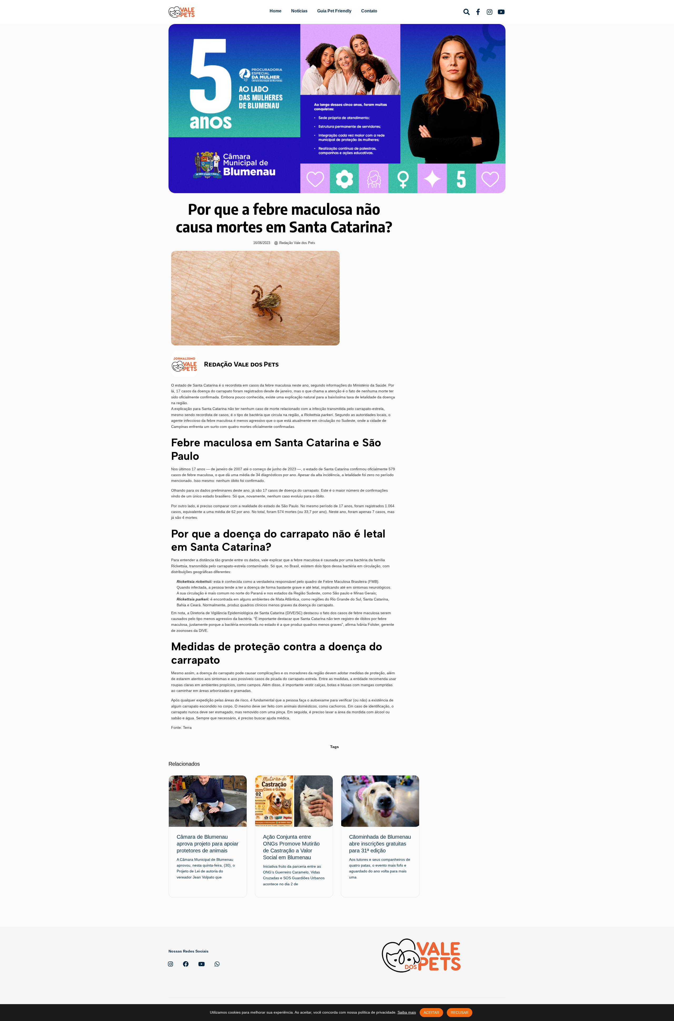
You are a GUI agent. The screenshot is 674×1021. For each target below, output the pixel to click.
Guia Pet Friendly (334, 11)
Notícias (299, 11)
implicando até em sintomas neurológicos (355, 587)
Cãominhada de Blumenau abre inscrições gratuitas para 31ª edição (380, 843)
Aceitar (431, 1012)
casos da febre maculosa (270, 385)
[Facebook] (186, 964)
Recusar (459, 1012)
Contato (369, 11)
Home (275, 11)
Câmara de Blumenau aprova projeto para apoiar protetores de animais (208, 843)
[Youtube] (201, 964)
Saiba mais (407, 1012)
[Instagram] (170, 964)
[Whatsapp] (217, 964)
